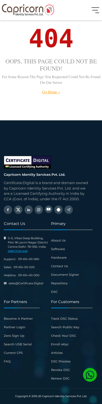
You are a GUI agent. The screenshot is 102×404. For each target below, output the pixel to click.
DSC (54, 292)
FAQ (7, 361)
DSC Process (61, 361)
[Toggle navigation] (95, 10)
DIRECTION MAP (18, 251)
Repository (59, 283)
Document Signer (65, 274)
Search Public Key (65, 327)
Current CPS (13, 353)
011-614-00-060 (28, 259)
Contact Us (59, 266)
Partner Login (14, 327)
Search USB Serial (18, 344)
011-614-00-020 (24, 267)
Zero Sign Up (14, 335)
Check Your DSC (63, 335)
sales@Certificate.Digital (26, 283)
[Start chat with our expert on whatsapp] (89, 374)
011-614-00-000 (28, 275)
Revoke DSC (60, 370)
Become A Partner (18, 318)
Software (58, 249)
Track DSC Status (64, 318)
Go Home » (51, 91)
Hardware (59, 257)
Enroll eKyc (60, 344)
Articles (57, 353)
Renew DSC (60, 378)
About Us (58, 240)
